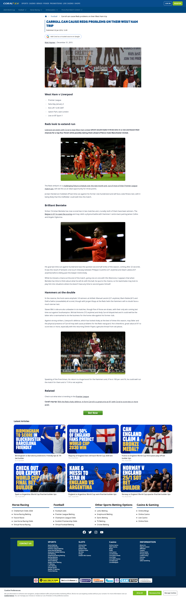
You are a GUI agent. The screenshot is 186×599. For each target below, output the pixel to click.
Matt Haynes (50, 42)
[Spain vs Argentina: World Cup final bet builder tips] (39, 477)
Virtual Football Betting (64, 524)
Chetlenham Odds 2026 (23, 511)
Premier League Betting (65, 514)
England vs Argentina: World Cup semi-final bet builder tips (92, 494)
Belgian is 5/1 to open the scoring (58, 214)
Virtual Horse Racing (22, 524)
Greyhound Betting (104, 514)
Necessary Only (154, 593)
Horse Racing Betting (22, 514)
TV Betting (101, 521)
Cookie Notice (9, 596)
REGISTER (177, 3)
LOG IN (167, 3)
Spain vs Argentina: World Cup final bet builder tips (36, 494)
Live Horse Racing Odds (23, 521)
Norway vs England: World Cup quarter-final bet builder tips (146, 494)
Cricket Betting (103, 524)
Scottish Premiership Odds (66, 521)
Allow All (140, 593)
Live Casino (142, 518)
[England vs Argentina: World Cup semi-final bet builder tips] (93, 477)
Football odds (60, 511)
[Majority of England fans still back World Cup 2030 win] (93, 439)
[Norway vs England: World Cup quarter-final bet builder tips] (146, 477)
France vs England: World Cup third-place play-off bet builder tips (143, 456)
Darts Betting (102, 518)
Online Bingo (143, 511)
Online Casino (144, 514)
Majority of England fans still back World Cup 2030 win (90, 455)
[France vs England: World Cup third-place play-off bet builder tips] (146, 439)
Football (54, 16)
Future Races (19, 518)
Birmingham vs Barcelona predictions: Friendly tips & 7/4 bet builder (38, 456)
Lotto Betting (102, 511)
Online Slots (143, 521)
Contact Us (25, 543)
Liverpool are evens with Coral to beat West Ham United (67, 130)
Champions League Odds (65, 518)
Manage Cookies (170, 593)
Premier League (82, 396)
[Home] (46, 16)
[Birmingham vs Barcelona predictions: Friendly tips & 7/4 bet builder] (39, 439)
